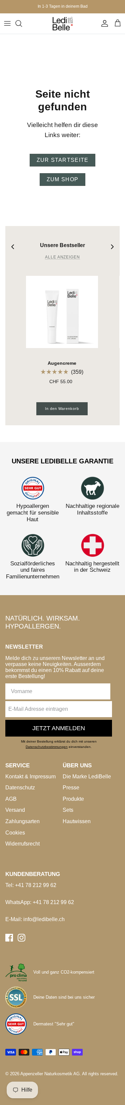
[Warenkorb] (117, 23)
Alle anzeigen (62, 257)
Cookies (15, 833)
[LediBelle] (63, 23)
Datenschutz (20, 787)
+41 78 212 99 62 (35, 885)
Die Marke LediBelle (87, 776)
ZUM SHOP (62, 179)
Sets (68, 810)
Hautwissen (77, 821)
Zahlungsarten (22, 821)
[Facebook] (9, 938)
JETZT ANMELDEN (58, 728)
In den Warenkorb (62, 409)
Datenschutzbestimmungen (47, 747)
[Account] (103, 23)
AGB (11, 799)
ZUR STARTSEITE (63, 160)
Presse (71, 787)
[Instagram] (21, 938)
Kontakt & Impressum (30, 776)
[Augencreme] (62, 312)
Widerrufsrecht (22, 844)
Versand (15, 810)
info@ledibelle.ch (44, 919)
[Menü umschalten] (7, 23)
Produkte (73, 799)
